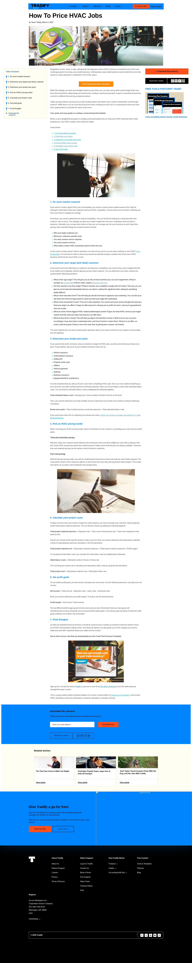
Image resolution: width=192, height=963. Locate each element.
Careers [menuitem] (55, 872)
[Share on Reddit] (183, 81)
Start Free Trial (39, 829)
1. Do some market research (19, 76)
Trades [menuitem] (111, 868)
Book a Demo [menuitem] (85, 872)
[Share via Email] (176, 81)
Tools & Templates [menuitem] (144, 864)
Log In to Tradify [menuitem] (86, 864)
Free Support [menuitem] (85, 877)
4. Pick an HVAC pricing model (20, 92)
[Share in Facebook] (179, 81)
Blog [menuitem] (139, 872)
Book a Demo (63, 829)
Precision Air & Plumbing (120, 695)
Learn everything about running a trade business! (166, 117)
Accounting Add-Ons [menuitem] (117, 872)
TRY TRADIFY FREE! (141, 6)
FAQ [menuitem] (82, 890)
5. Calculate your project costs (20, 98)
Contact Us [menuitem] (84, 868)
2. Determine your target (63, 136)
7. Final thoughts (14, 108)
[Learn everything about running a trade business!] (166, 103)
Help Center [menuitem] (85, 881)
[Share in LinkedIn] (88, 735)
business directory (100, 283)
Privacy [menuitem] (55, 877)
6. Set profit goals (15, 103)
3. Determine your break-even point (22, 87)
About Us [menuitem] (55, 864)
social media (68, 283)
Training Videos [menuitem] (86, 886)
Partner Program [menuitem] (58, 868)
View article (40, 782)
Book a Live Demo (156, 6)
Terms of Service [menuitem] (58, 881)
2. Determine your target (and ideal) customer (26, 82)
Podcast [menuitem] (140, 868)
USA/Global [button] (33, 919)
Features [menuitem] (112, 864)
